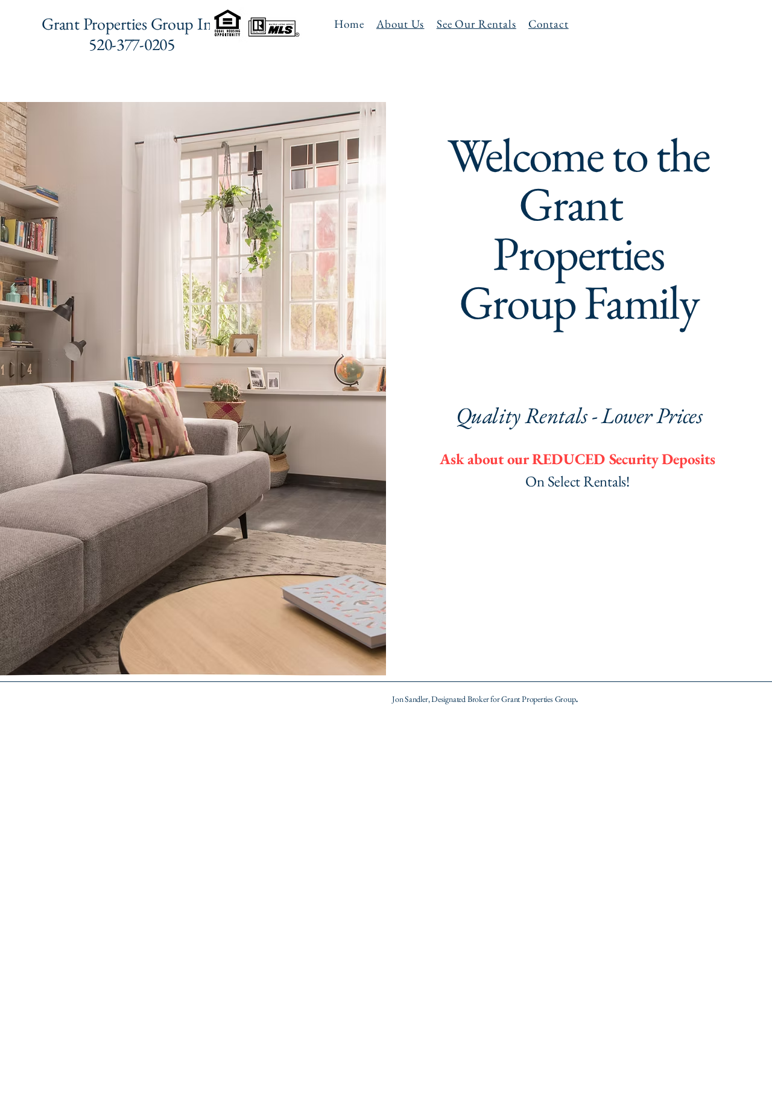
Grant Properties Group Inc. (131, 23)
